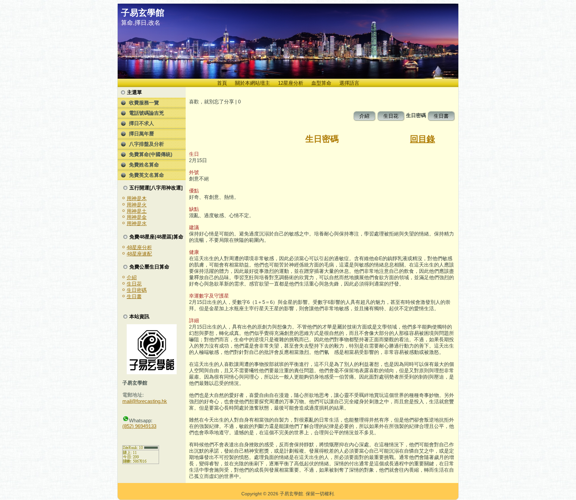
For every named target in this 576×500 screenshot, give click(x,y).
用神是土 (137, 211)
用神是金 (137, 217)
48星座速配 (139, 254)
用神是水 (137, 223)
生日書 (134, 296)
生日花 (134, 284)
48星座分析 (139, 247)
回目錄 (422, 138)
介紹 (132, 277)
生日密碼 (137, 290)
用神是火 (137, 204)
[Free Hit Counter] (134, 438)
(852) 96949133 (139, 426)
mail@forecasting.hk (144, 401)
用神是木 (137, 198)
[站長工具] (140, 462)
